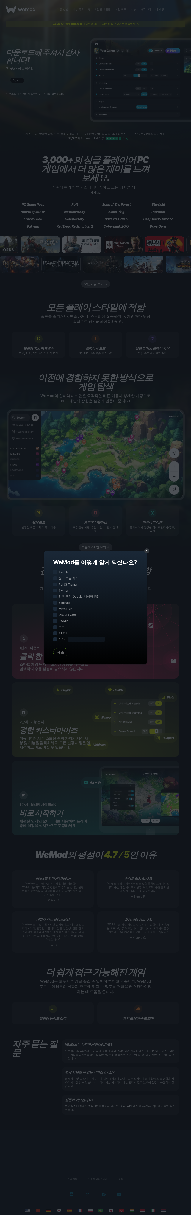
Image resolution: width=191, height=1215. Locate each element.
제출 (61, 652)
